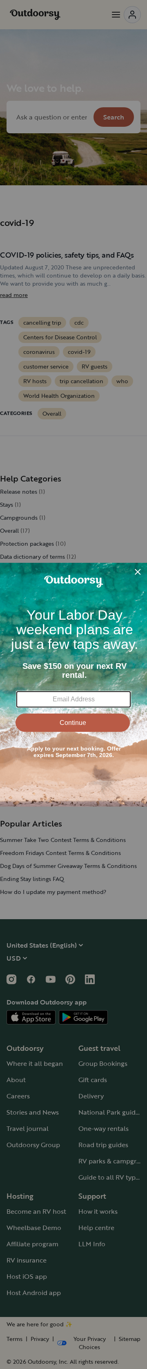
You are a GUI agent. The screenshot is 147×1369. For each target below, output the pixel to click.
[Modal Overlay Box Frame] (73, 685)
